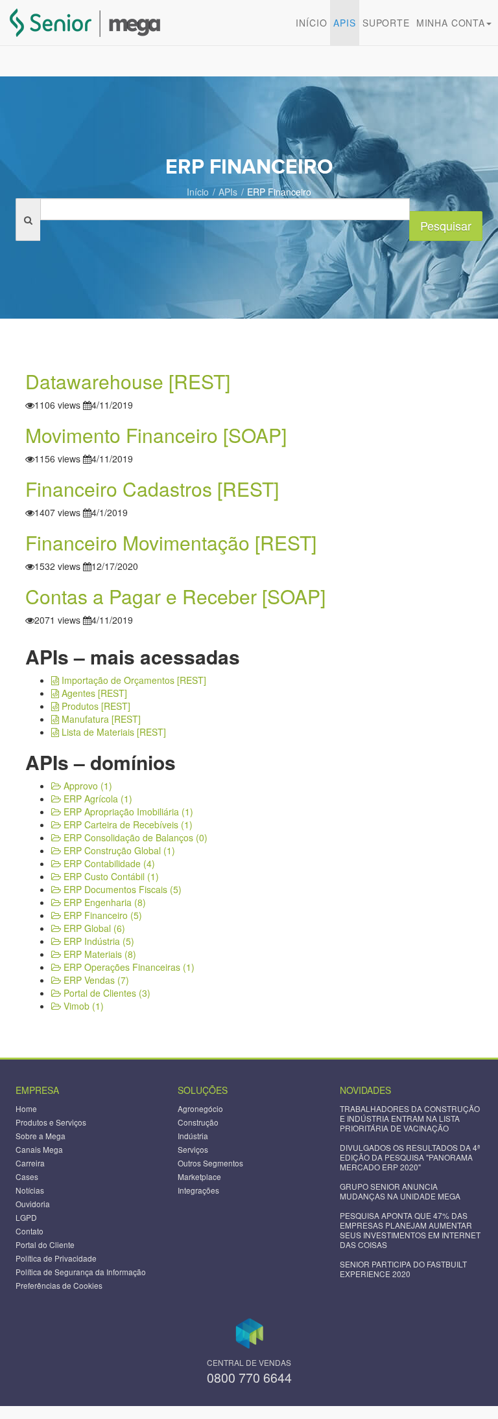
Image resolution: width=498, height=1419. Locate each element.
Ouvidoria (33, 1203)
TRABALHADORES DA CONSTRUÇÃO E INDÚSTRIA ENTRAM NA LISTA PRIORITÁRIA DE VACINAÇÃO (410, 1118)
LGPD (26, 1217)
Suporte (386, 22)
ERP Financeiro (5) (101, 915)
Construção (198, 1122)
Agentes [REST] (93, 693)
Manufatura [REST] (100, 718)
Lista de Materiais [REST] (112, 731)
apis (344, 22)
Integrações (198, 1190)
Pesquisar (445, 225)
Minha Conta (450, 22)
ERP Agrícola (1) (96, 798)
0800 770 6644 (249, 1377)
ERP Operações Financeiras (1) (128, 966)
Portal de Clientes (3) (105, 992)
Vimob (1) (82, 1005)
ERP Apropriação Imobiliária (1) (127, 811)
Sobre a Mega (40, 1135)
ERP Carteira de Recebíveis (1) (127, 824)
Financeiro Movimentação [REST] (170, 542)
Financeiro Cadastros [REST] (152, 489)
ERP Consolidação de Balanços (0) (134, 837)
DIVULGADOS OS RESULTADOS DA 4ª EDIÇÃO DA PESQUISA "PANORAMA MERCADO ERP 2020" (410, 1157)
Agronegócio (200, 1108)
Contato (29, 1230)
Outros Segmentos (210, 1162)
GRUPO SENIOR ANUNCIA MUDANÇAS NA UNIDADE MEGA (400, 1191)
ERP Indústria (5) (97, 941)
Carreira (30, 1162)
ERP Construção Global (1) (118, 850)
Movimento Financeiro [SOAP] (156, 435)
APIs (228, 191)
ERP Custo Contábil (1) (110, 876)
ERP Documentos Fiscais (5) (121, 889)
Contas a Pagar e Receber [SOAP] (175, 596)
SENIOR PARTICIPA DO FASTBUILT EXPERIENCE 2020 (403, 1268)
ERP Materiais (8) (98, 954)
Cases (27, 1176)
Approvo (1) (86, 785)
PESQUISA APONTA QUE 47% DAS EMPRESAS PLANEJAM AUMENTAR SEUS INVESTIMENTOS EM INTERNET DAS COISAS (410, 1230)
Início (311, 22)
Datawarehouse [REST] (127, 381)
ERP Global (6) (93, 928)
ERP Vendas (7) (95, 979)
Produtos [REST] (94, 705)
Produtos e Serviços (51, 1122)
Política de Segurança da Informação (81, 1271)
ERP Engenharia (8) (103, 902)
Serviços (193, 1149)
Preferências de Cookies (59, 1285)
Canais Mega (39, 1149)
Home (26, 1108)
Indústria (193, 1135)
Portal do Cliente (45, 1244)
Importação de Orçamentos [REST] (132, 680)
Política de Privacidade (56, 1258)
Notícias (30, 1190)
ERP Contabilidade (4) (108, 863)
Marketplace (199, 1176)
